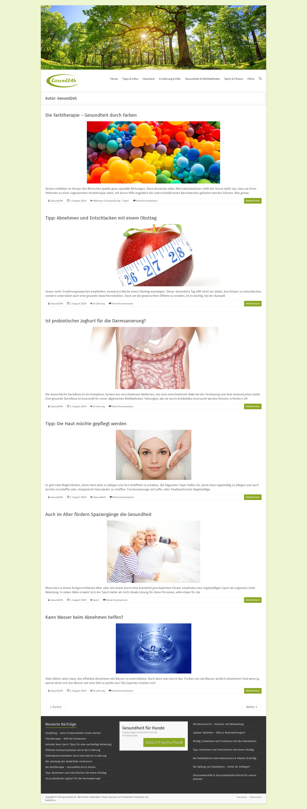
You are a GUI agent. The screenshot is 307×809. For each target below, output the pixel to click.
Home (114, 78)
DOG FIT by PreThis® (164, 742)
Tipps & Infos (130, 78)
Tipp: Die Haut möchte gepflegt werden (85, 423)
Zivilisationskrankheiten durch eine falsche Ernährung (76, 755)
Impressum (241, 797)
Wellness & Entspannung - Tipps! (111, 200)
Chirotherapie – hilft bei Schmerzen (65, 738)
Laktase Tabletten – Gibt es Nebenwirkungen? (219, 732)
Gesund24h (56, 200)
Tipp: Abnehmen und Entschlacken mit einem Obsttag (101, 218)
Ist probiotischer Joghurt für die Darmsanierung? (95, 321)
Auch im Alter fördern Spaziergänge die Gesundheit (98, 514)
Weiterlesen (253, 200)
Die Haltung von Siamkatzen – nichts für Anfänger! (221, 766)
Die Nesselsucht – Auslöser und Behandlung (218, 724)
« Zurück (55, 707)
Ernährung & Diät (170, 78)
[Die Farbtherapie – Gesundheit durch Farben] (153, 123)
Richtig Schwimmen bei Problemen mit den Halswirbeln (224, 741)
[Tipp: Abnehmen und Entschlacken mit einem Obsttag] (153, 226)
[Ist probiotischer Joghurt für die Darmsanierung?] (153, 328)
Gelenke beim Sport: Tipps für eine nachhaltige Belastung (78, 744)
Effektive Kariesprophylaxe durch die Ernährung (72, 750)
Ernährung (99, 303)
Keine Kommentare (146, 200)
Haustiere (149, 78)
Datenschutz (256, 797)
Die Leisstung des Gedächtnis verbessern (68, 761)
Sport (96, 599)
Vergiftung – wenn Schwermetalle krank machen (73, 733)
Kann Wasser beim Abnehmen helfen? (84, 617)
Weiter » (251, 707)
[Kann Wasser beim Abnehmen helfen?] (153, 625)
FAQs (250, 78)
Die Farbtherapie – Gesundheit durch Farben (91, 115)
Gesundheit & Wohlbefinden (202, 78)
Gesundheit (99, 497)
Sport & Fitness (233, 78)
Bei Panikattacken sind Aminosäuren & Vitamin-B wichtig (224, 758)
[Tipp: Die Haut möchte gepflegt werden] (153, 431)
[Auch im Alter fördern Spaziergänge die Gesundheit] (153, 522)
